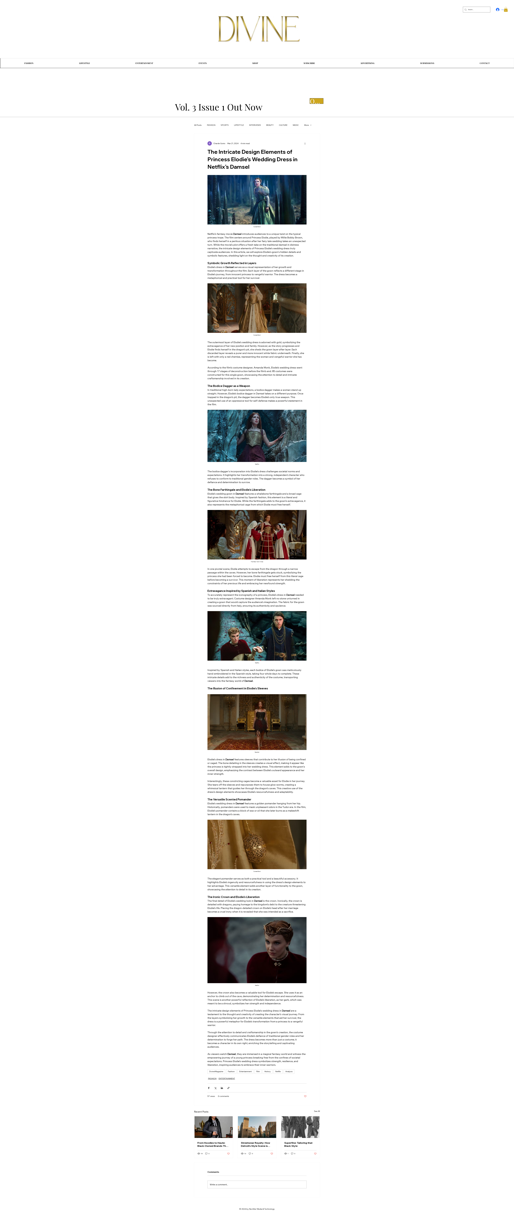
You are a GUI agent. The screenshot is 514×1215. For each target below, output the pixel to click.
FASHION (211, 125)
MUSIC (296, 125)
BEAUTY (270, 125)
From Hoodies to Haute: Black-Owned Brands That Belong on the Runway (212, 1144)
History (267, 1071)
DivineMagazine (216, 1071)
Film (258, 1071)
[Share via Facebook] (208, 1088)
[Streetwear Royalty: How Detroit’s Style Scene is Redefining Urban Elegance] (257, 1127)
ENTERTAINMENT (227, 1078)
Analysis (289, 1071)
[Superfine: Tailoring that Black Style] (300, 1127)
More (306, 125)
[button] (506, 9)
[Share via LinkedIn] (222, 1088)
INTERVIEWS (255, 125)
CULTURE (283, 125)
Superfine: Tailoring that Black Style (298, 1144)
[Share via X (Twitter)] (215, 1088)
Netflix (278, 1071)
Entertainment (245, 1071)
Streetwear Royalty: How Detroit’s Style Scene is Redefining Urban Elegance (257, 1144)
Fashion (231, 1071)
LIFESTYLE (239, 125)
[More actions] (305, 143)
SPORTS (225, 125)
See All (317, 1111)
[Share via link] (228, 1088)
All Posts (198, 125)
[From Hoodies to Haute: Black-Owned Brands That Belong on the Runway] (213, 1127)
